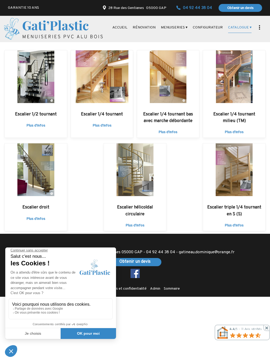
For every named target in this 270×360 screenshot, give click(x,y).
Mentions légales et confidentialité (118, 288)
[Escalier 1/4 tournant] (102, 76)
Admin (155, 288)
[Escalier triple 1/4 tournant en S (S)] (234, 169)
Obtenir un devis (240, 8)
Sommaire (172, 288)
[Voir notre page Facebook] (135, 273)
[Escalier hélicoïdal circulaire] (135, 169)
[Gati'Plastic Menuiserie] (53, 29)
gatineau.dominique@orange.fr (206, 252)
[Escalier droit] (36, 169)
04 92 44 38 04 (160, 252)
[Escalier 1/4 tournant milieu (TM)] (234, 76)
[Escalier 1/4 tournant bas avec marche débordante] (168, 76)
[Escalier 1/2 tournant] (36, 76)
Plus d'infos (35, 125)
